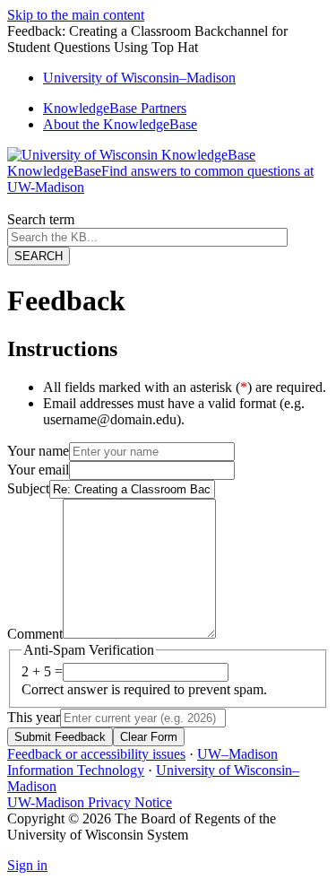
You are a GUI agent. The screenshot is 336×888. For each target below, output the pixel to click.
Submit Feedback (60, 737)
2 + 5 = (42, 671)
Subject (28, 488)
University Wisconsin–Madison (139, 77)
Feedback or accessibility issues (96, 754)
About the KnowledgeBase (120, 124)
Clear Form (148, 737)
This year (33, 717)
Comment (35, 633)
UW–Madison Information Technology (142, 762)
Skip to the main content (75, 14)
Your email (38, 469)
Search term (40, 219)
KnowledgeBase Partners (114, 108)
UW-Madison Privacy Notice (89, 802)
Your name (38, 450)
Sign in (27, 865)
